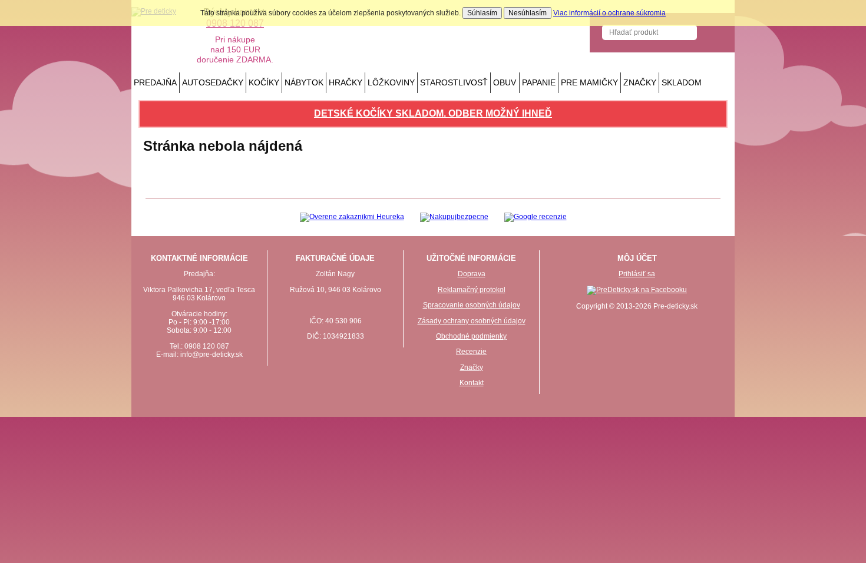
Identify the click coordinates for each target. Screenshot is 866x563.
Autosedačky (212, 82)
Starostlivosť (454, 82)
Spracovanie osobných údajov (471, 305)
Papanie (539, 82)
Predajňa (155, 82)
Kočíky (264, 82)
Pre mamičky (589, 82)
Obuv (504, 82)
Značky (639, 82)
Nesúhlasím (527, 13)
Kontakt (472, 383)
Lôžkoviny (391, 82)
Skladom (682, 82)
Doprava (471, 274)
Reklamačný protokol (471, 290)
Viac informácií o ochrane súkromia (609, 13)
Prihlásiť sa (637, 274)
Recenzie (471, 351)
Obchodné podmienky (471, 336)
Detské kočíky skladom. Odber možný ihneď (433, 113)
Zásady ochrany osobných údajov (471, 321)
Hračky (345, 82)
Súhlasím (482, 13)
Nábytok (304, 82)
